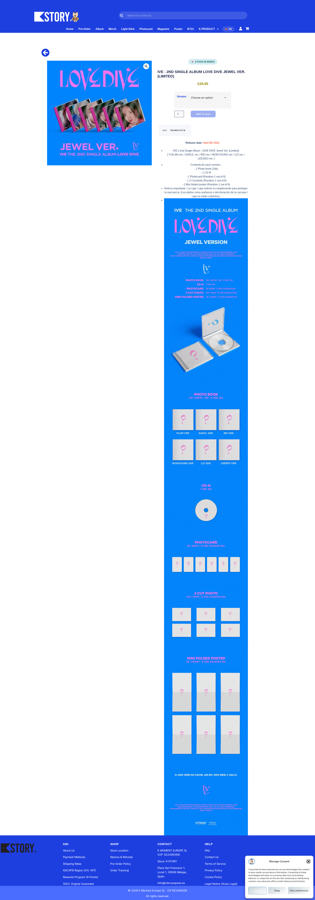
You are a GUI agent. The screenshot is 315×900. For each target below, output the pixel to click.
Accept (257, 890)
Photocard (146, 29)
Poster (178, 29)
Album (99, 29)
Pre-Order (84, 29)
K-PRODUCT (207, 29)
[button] (308, 861)
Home (70, 29)
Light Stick (128, 29)
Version (181, 96)
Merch (112, 29)
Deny (277, 890)
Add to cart (203, 114)
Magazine (163, 29)
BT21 (190, 29)
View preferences (299, 890)
